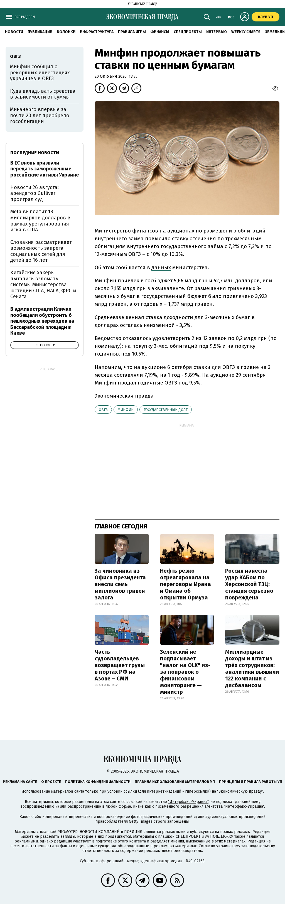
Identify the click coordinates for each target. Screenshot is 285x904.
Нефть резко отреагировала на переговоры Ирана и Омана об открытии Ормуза (185, 584)
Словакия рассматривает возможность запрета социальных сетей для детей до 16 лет (41, 251)
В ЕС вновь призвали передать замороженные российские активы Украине (44, 169)
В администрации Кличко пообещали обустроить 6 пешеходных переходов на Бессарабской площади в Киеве (42, 321)
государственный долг (166, 410)
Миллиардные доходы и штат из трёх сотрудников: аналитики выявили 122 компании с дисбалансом (252, 668)
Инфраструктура (97, 32)
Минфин (126, 410)
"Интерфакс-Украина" (188, 801)
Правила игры (132, 32)
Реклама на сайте (20, 782)
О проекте (51, 782)
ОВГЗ (103, 410)
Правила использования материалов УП (175, 782)
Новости (14, 32)
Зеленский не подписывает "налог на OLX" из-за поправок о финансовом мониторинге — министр (185, 671)
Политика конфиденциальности (98, 782)
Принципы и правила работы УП (250, 782)
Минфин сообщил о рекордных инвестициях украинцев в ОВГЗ (40, 72)
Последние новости (34, 152)
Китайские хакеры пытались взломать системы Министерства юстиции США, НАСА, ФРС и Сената (43, 285)
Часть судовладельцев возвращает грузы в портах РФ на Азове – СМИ (120, 665)
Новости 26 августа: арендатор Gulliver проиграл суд (34, 193)
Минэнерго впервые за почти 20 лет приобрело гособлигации (39, 115)
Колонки (66, 32)
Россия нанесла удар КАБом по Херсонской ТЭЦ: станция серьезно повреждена (249, 584)
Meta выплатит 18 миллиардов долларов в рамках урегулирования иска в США (40, 221)
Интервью (216, 32)
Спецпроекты (188, 32)
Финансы (159, 32)
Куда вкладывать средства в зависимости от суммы (42, 94)
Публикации (40, 32)
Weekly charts (246, 32)
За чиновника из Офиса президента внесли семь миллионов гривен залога (120, 584)
